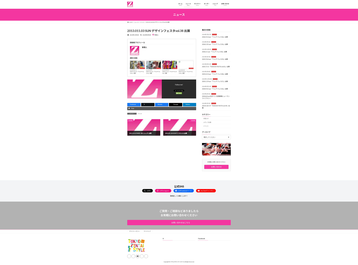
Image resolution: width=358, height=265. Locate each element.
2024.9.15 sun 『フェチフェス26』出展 (215, 89)
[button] (179, 222)
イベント (142, 68)
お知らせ (206, 118)
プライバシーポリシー (134, 231)
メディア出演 (207, 122)
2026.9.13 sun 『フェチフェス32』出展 (137, 72)
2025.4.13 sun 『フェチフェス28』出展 (215, 74)
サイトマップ (147, 231)
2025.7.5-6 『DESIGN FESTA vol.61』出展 (216, 66)
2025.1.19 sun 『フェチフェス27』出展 (215, 81)
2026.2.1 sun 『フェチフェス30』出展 (169, 72)
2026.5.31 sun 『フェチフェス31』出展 (153, 72)
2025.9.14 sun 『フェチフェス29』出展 (186, 72)
